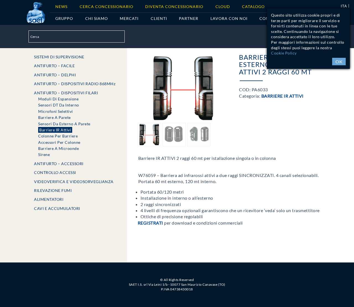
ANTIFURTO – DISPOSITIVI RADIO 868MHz (74, 83)
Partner (188, 18)
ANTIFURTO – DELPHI (55, 74)
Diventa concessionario (174, 6)
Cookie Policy (284, 53)
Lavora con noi (229, 18)
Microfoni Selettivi (55, 111)
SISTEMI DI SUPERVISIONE (59, 56)
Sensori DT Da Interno (58, 105)
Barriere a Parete (54, 117)
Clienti (159, 18)
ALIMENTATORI (48, 199)
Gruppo (64, 18)
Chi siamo (96, 18)
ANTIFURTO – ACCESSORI (59, 163)
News (61, 6)
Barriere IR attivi (55, 130)
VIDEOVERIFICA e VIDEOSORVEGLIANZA (74, 181)
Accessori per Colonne (59, 142)
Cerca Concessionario (106, 6)
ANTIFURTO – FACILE (54, 65)
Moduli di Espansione (58, 99)
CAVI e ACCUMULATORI (57, 208)
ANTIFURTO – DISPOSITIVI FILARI (66, 92)
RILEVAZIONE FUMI (53, 190)
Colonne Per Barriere (58, 136)
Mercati (129, 18)
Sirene (44, 154)
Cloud (222, 6)
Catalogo (253, 6)
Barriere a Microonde (58, 148)
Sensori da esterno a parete (64, 123)
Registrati (150, 222)
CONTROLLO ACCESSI (55, 172)
